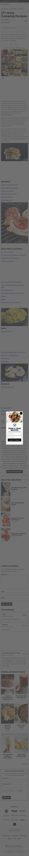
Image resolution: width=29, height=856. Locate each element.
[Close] (21, 413)
